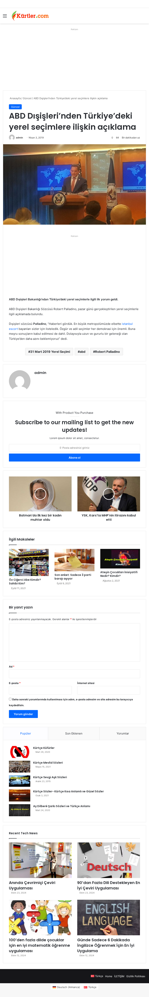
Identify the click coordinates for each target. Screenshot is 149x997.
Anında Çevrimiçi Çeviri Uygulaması (32, 885)
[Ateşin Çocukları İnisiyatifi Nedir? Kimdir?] (120, 558)
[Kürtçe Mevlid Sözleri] (19, 767)
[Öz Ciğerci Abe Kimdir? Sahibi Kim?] (29, 562)
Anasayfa (15, 98)
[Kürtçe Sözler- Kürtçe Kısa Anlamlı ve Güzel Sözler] (19, 795)
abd (82, 352)
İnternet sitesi (85, 683)
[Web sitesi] (36, 379)
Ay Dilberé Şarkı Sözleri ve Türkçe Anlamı (61, 806)
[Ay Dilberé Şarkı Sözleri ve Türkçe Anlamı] (19, 810)
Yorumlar (123, 733)
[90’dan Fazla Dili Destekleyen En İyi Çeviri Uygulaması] (108, 860)
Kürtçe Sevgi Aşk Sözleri (50, 777)
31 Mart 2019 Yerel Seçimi (50, 352)
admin (19, 137)
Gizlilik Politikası (135, 976)
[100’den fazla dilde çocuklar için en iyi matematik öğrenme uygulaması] (40, 917)
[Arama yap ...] (144, 17)
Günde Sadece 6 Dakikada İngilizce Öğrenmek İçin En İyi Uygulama (105, 945)
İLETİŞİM (119, 976)
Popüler (25, 733)
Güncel (27, 98)
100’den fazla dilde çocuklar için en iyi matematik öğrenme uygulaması (39, 945)
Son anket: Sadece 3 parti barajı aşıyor (73, 577)
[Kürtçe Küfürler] (19, 752)
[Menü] (5, 17)
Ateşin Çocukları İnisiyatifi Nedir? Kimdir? (119, 574)
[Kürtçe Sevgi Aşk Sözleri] (19, 781)
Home (108, 976)
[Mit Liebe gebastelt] (30, 16)
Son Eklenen (73, 733)
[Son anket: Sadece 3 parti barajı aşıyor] (74, 560)
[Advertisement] (74, 59)
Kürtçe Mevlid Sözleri (48, 763)
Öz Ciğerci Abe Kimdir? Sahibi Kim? (25, 581)
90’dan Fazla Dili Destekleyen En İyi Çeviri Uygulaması (108, 885)
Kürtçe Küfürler (44, 748)
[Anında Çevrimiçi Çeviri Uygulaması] (40, 860)
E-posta (15, 683)
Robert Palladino (107, 352)
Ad (11, 666)
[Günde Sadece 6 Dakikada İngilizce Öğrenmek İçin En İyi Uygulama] (108, 917)
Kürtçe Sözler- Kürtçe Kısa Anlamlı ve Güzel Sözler (68, 791)
